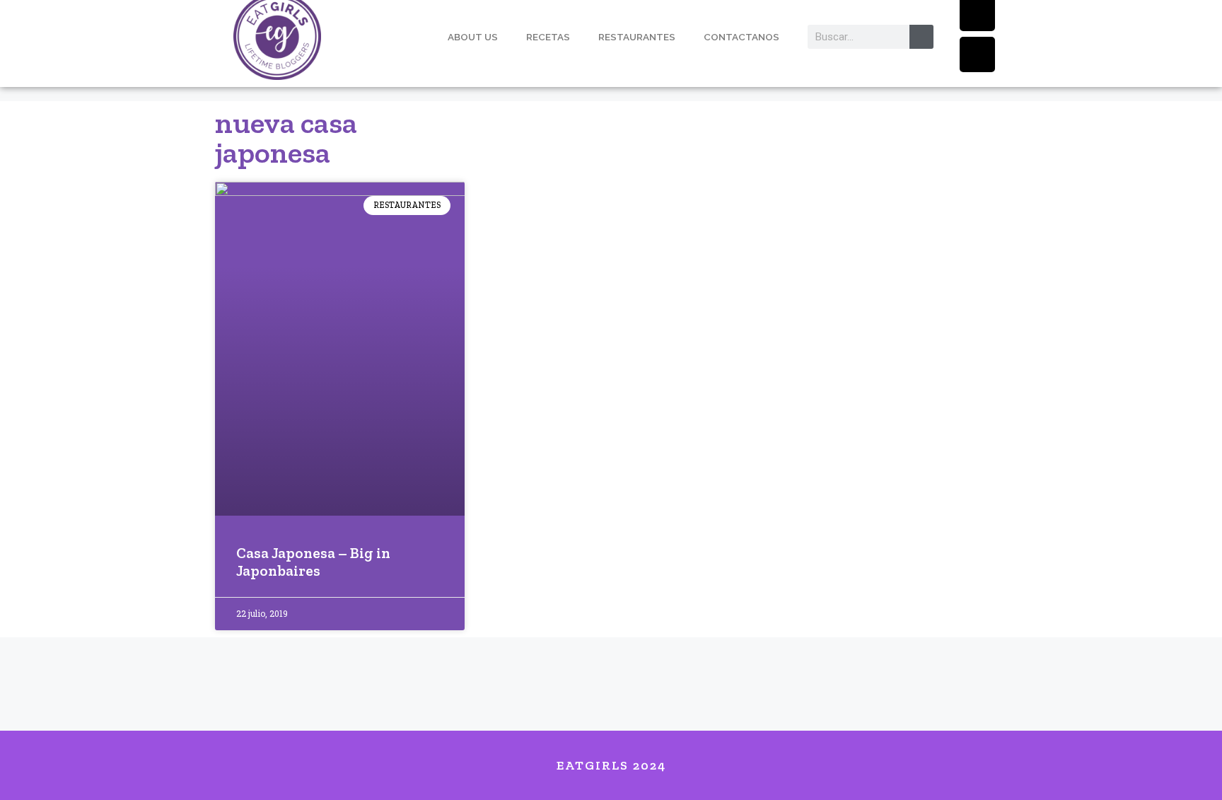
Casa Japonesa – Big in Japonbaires (313, 561)
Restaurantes (636, 36)
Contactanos (741, 36)
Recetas (548, 36)
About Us (473, 36)
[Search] (921, 37)
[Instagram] (977, 54)
